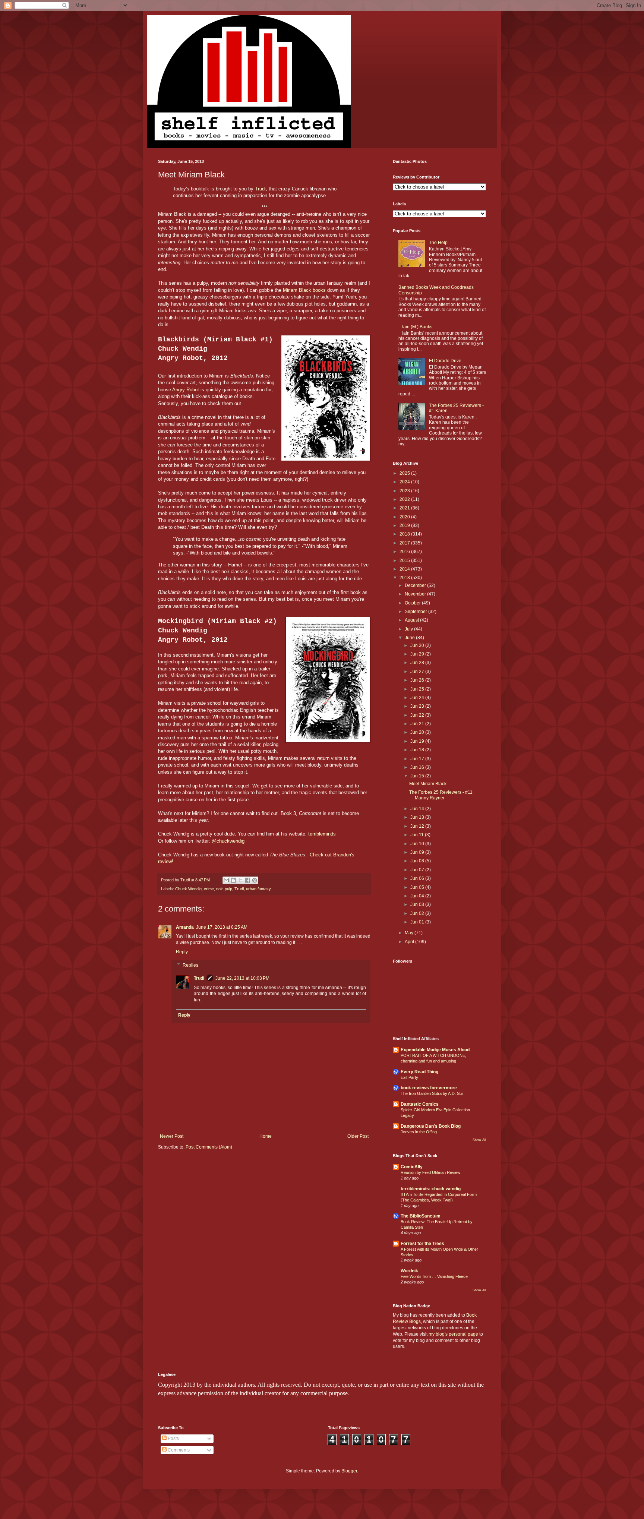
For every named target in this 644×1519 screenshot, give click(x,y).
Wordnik (409, 1270)
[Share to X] (240, 880)
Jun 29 (417, 654)
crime (209, 889)
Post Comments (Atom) (209, 1147)
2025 (405, 473)
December (416, 585)
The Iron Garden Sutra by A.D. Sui (432, 1093)
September (416, 611)
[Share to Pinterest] (254, 880)
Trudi (260, 189)
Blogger (349, 1471)
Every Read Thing (419, 1071)
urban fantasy (258, 889)
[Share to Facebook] (247, 880)
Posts (173, 1438)
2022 (405, 499)
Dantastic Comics (420, 1104)
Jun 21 (417, 723)
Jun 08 (417, 860)
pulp (228, 889)
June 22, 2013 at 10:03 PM (242, 978)
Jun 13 (417, 817)
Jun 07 (417, 869)
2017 (405, 543)
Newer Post (171, 1136)
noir (219, 889)
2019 (405, 525)
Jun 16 (417, 767)
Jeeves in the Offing (419, 1132)
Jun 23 (417, 706)
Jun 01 (417, 922)
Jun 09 (417, 852)
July (409, 629)
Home (265, 1136)
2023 (405, 490)
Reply (182, 951)
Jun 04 (417, 896)
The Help (438, 242)
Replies (190, 965)
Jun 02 (417, 913)
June (410, 637)
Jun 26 (417, 680)
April (410, 941)
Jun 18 (417, 749)
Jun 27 (417, 671)
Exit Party (409, 1077)
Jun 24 (417, 697)
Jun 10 (417, 843)
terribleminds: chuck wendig (431, 1188)
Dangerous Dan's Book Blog (431, 1126)
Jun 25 (417, 689)
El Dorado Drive (445, 360)
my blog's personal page (453, 1334)
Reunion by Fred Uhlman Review (430, 1172)
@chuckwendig (229, 841)
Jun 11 (417, 834)
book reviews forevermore (429, 1087)
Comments (178, 1450)
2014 (405, 569)
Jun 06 (417, 878)
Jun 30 (417, 645)
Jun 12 (417, 826)
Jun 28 (417, 662)
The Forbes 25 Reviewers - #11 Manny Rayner (441, 795)
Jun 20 (417, 732)
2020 (405, 517)
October (413, 603)
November (416, 594)
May (409, 932)
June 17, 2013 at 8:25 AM (221, 927)
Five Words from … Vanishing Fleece (434, 1276)
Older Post (358, 1136)
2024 (405, 481)
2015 (405, 560)
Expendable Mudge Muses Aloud (435, 1049)
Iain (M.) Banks (417, 326)
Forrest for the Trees (422, 1243)
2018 (405, 534)
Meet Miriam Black (427, 783)
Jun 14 (417, 808)
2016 (405, 551)
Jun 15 (417, 776)
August (412, 620)
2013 (405, 577)
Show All (479, 1140)
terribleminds (322, 834)
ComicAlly (412, 1166)
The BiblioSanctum (421, 1216)
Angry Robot (185, 389)
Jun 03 (417, 904)
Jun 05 (417, 887)
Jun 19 (417, 741)
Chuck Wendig (188, 889)
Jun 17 (417, 758)
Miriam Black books (304, 290)
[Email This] (226, 880)
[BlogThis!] (233, 880)
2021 (405, 508)
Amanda (185, 927)
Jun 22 (417, 715)
